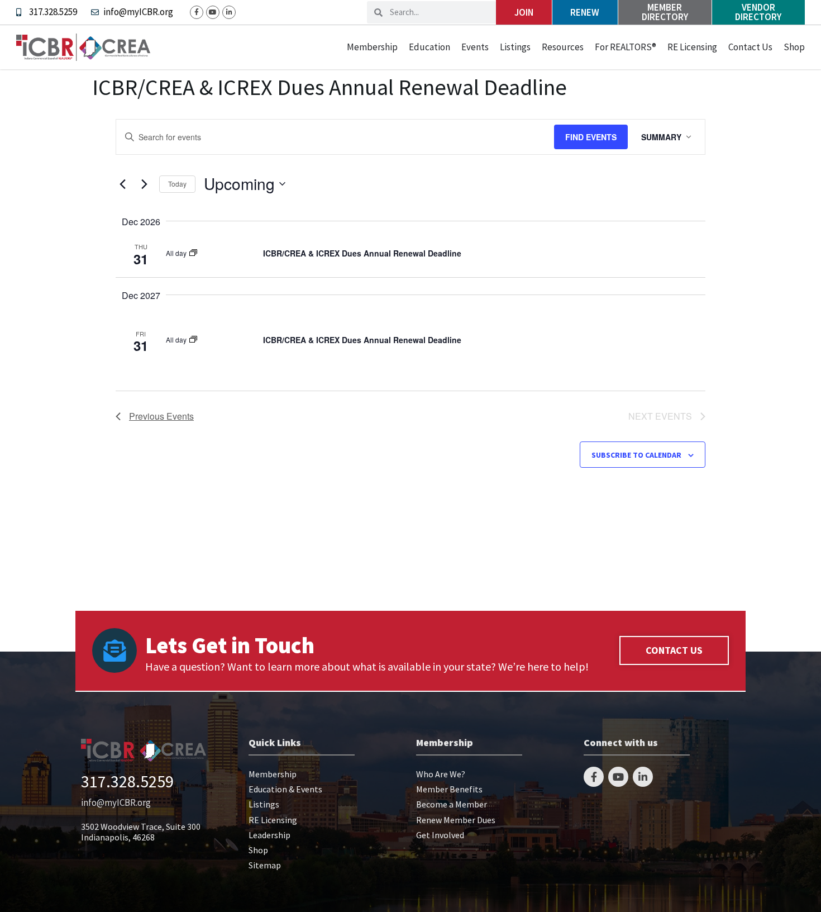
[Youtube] (212, 12)
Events (475, 47)
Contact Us (750, 47)
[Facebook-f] (196, 12)
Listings (515, 47)
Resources (563, 47)
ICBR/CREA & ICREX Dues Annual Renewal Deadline (362, 253)
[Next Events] (144, 184)
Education (429, 47)
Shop (794, 47)
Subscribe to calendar (636, 455)
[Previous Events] (122, 184)
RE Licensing (692, 47)
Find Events (591, 136)
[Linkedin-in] (229, 12)
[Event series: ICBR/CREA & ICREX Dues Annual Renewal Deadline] (193, 253)
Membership (372, 47)
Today (177, 183)
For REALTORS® (625, 47)
